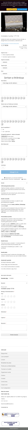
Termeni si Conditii (6, 369)
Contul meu (4, 381)
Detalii (2, 183)
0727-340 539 (4, 401)
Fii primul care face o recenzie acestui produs (10, 43)
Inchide (14, 9)
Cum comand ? (5, 356)
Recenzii (3, 283)
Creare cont (4, 385)
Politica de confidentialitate (8, 366)
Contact (3, 378)
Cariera (3, 375)
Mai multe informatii (22, 9)
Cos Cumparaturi (5, 388)
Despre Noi (4, 353)
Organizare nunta (6, 372)
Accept (9, 9)
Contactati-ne (4, 407)
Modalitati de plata (6, 363)
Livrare (3, 359)
